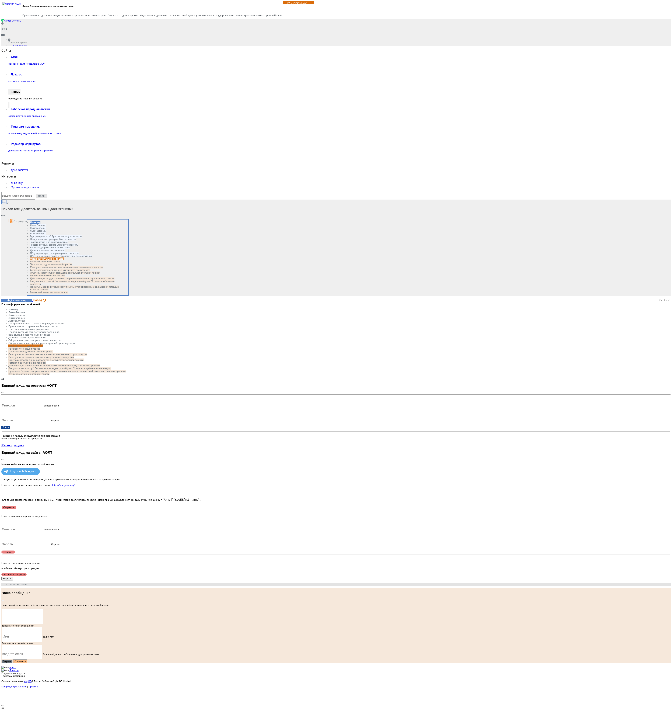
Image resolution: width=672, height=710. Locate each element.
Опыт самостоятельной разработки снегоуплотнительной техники (65, 273)
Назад (38, 300)
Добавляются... (21, 170)
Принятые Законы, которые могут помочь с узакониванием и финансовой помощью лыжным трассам (67, 371)
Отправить (9, 507)
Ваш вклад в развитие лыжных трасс (50, 247)
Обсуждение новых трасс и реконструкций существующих (61, 256)
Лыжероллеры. (38, 228)
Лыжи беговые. (38, 225)
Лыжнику (17, 183)
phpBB (27, 681)
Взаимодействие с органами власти (49, 292)
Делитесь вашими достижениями (47, 250)
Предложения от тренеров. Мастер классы (53, 239)
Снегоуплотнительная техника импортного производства (60, 270)
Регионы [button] (7, 163)
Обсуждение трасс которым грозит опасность (54, 253)
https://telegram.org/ (63, 485)
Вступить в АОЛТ (300, 3)
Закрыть (7, 578)
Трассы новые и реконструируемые (49, 242)
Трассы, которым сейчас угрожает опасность (54, 244)
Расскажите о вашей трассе (45, 261)
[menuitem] (11, 20)
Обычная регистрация (14, 574)
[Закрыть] (2, 459)
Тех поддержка (18, 45)
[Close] (2, 392)
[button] (2, 379)
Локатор (14, 670)
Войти (5, 427)
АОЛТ (12, 667)
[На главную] (11, 3)
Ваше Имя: (49, 636)
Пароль (55, 420)
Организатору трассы (25, 187)
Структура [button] (20, 221)
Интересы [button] (8, 176)
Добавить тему (18, 300)
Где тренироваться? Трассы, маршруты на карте (56, 236)
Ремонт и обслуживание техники (47, 275)
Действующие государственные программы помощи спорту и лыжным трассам (72, 278)
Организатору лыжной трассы (47, 258)
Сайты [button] (6, 50)
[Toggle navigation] (3, 35)
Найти (41, 195)
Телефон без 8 (50, 405)
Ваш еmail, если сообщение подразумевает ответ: (71, 654)
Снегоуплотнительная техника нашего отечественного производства (66, 267)
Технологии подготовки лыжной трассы (51, 264)
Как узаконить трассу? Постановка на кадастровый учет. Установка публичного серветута (59, 368)
